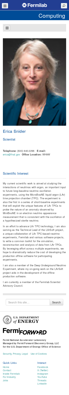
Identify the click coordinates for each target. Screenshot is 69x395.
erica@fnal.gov (11, 154)
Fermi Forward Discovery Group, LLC (38, 343)
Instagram (42, 373)
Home (6, 367)
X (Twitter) (42, 370)
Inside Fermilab (11, 373)
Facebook (42, 367)
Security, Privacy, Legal (15, 353)
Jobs (5, 380)
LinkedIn (42, 383)
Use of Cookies (39, 353)
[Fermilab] (34, 4)
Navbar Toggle (5, 5)
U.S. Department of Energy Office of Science (36, 346)
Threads (41, 380)
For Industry (9, 376)
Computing (52, 15)
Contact (7, 370)
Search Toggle (64, 5)
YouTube (42, 376)
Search (56, 302)
